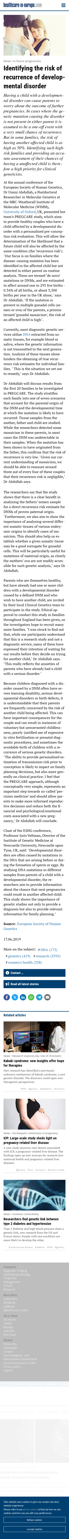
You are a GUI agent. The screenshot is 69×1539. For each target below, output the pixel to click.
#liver (30, 1169)
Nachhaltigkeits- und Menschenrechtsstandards (20, 1357)
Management (12, 1282)
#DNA (23, 1088)
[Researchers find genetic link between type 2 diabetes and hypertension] (34, 1195)
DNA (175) (49, 949)
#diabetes (40, 1247)
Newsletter (10, 1348)
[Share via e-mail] (47, 997)
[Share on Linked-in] (23, 997)
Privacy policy (12, 1367)
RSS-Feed (10, 1335)
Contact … (16, 973)
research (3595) (48, 956)
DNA (27, 334)
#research (59, 1088)
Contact (8, 1351)
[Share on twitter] (15, 997)
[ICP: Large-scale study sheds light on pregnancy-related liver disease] (34, 1114)
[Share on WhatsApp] (31, 997)
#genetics (33, 1088)
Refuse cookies (34, 1519)
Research (9, 1289)
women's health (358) (25, 962)
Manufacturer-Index (16, 1310)
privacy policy (30, 1509)
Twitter (8, 1323)
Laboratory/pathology (17, 1274)
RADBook (9, 1303)
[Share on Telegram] (39, 997)
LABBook (9, 1306)
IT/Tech (8, 1286)
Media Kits (10, 1344)
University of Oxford (20, 211)
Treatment (10, 1278)
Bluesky (8, 1327)
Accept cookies (34, 1529)
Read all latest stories (24, 984)
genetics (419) (19, 956)
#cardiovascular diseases (21, 1247)
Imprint (8, 1370)
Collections (10, 1299)
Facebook (10, 1319)
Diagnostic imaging (15, 1271)
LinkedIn (9, 1331)
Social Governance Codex (20, 1363)
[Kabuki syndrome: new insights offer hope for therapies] (34, 1036)
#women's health (56, 1169)
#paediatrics (46, 1088)
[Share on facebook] (7, 997)
